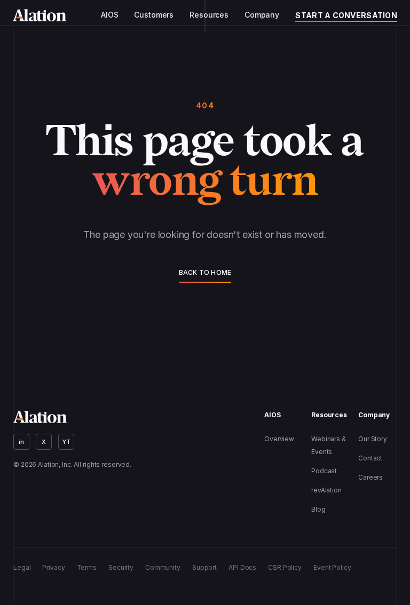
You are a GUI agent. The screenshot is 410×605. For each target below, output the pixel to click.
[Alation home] (40, 15)
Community (162, 567)
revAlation (326, 490)
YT (66, 441)
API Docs (242, 567)
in (21, 441)
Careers (370, 477)
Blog (318, 509)
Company (262, 15)
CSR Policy (285, 567)
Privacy (53, 567)
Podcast (324, 471)
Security (120, 567)
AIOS (109, 15)
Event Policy (332, 567)
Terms (87, 567)
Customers (154, 15)
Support (204, 567)
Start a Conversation (346, 15)
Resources (209, 15)
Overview (279, 439)
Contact (370, 458)
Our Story (372, 439)
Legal (21, 567)
